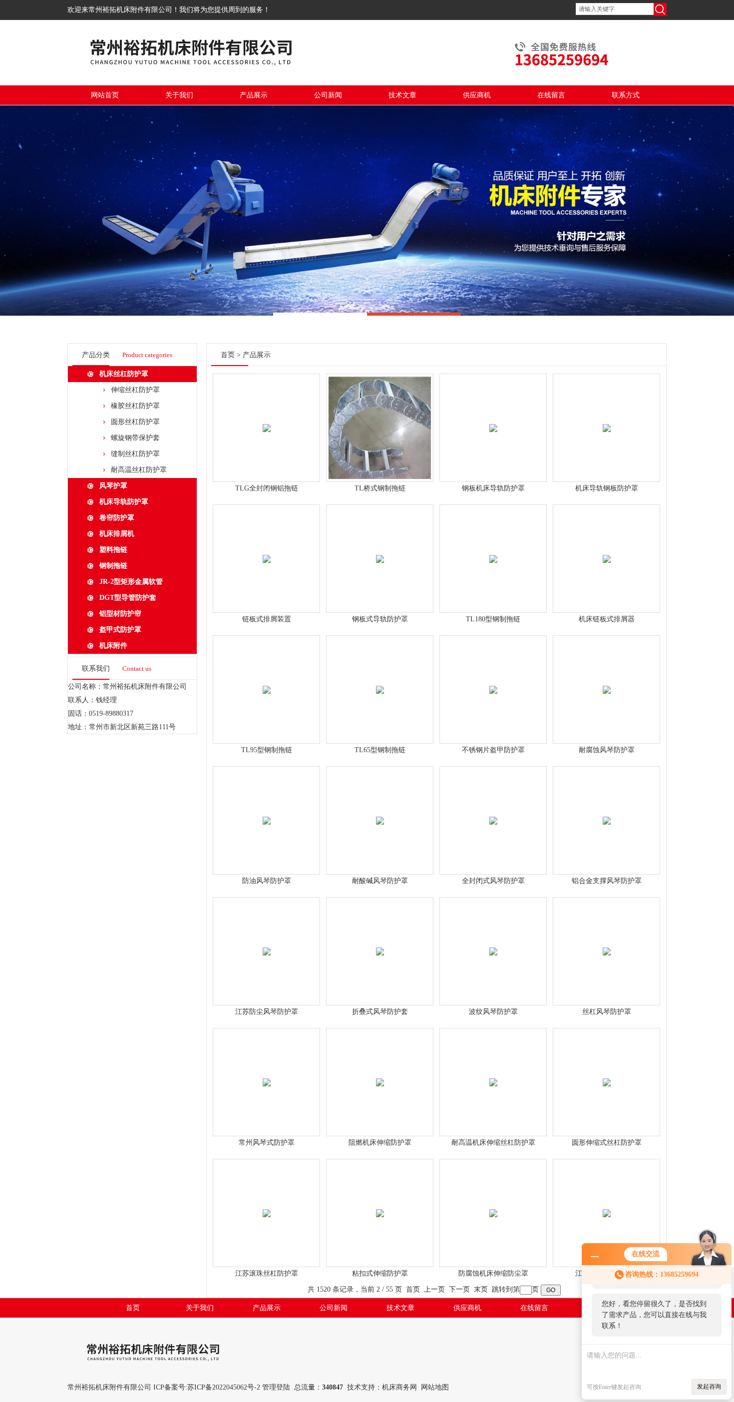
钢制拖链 (113, 565)
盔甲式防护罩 (120, 629)
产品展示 (254, 95)
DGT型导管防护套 (127, 597)
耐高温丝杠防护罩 (139, 469)
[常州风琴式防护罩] (267, 1070)
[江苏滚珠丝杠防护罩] (267, 1201)
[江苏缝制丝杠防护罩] (607, 1201)
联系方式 (626, 95)
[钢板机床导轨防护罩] (493, 416)
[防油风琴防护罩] (267, 809)
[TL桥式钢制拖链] (380, 416)
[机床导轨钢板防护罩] (607, 416)
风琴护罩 (113, 485)
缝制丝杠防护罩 (135, 454)
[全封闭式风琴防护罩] (493, 809)
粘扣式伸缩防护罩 (380, 1273)
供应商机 (477, 95)
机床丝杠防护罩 (123, 374)
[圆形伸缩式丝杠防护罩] (607, 1070)
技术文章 (402, 95)
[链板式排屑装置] (267, 547)
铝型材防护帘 (120, 613)
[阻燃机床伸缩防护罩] (380, 1070)
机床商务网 (399, 1387)
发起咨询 (709, 1386)
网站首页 (105, 95)
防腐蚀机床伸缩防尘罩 (493, 1273)
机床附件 (113, 645)
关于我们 (179, 95)
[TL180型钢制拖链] (493, 547)
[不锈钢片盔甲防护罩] (493, 678)
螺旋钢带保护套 (135, 438)
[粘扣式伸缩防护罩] (380, 1201)
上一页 (434, 1289)
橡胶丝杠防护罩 (135, 406)
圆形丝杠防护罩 (135, 422)
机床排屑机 (116, 533)
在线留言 (551, 95)
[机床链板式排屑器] (607, 547)
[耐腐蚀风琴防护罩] (607, 678)
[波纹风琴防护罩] (493, 939)
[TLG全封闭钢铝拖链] (267, 416)
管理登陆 (276, 1387)
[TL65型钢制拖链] (380, 678)
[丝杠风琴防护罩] (607, 939)
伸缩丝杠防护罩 (135, 390)
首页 (228, 355)
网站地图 (435, 1387)
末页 (481, 1289)
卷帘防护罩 (116, 517)
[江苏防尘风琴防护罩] (267, 939)
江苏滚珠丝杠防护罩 (266, 1273)
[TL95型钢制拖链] (267, 678)
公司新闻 (328, 95)
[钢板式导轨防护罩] (380, 547)
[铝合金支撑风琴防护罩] (607, 809)
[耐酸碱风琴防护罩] (380, 809)
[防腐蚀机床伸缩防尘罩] (493, 1201)
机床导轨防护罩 (123, 501)
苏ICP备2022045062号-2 (223, 1387)
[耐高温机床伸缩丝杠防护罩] (493, 1070)
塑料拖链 (113, 549)
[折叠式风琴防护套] (380, 939)
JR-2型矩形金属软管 (131, 581)
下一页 (459, 1289)
